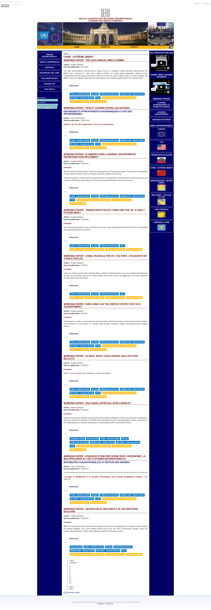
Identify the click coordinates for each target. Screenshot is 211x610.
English (197, 4)
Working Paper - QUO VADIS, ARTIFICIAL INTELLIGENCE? (97, 403)
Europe (95, 94)
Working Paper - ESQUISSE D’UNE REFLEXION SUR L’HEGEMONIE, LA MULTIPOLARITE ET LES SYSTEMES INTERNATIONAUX (104, 457)
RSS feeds (49, 89)
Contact (134, 47)
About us (105, 47)
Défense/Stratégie (98, 101)
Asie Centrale (92, 439)
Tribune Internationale (49, 56)
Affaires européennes (79, 101)
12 (70, 583)
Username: (42, 98)
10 (70, 579)
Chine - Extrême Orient (79, 94)
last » (71, 589)
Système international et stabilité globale (119, 98)
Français (206, 4)
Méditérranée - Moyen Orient (161, 182)
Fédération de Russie (109, 94)
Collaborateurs (49, 78)
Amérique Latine (77, 439)
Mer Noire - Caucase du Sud (81, 98)
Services (49, 68)
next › (71, 587)
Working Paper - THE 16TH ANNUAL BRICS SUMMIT (94, 60)
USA (98, 98)
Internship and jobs (49, 73)
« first (71, 561)
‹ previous (73, 563)
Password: (42, 102)
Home (76, 47)
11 (70, 581)
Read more (73, 86)
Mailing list (49, 84)
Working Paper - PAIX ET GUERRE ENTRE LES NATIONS (97, 108)
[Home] (105, 16)
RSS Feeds (109, 604)
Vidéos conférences (49, 62)
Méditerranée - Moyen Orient (132, 94)
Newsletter (101, 604)
